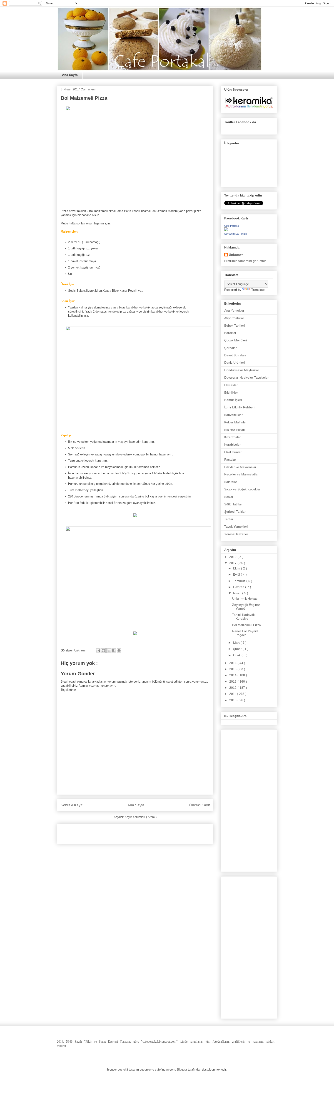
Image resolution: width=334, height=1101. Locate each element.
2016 (233, 663)
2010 (233, 700)
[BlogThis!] (103, 650)
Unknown (236, 254)
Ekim (237, 568)
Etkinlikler (231, 392)
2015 (233, 669)
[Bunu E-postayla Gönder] (98, 650)
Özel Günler (233, 452)
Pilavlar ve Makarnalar (240, 467)
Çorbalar (230, 348)
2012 (233, 687)
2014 (233, 675)
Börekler (230, 333)
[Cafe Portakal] (226, 230)
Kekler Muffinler (235, 422)
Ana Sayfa (70, 75)
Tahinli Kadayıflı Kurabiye (243, 616)
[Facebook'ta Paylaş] (114, 650)
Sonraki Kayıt (71, 805)
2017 (233, 563)
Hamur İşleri (233, 400)
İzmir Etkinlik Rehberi (239, 407)
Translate (258, 289)
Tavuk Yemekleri (236, 526)
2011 (233, 694)
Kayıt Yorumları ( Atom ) (141, 817)
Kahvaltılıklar (233, 415)
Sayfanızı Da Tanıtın (235, 233)
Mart (237, 642)
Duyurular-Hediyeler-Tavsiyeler (246, 377)
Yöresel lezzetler (236, 534)
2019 (233, 557)
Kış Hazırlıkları (234, 430)
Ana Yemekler (234, 310)
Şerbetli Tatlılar (235, 511)
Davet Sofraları (235, 355)
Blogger (182, 1069)
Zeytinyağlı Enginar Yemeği (246, 606)
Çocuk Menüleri (235, 340)
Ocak (237, 655)
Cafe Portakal (231, 225)
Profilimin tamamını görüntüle (245, 261)
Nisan (237, 593)
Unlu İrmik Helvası (245, 598)
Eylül (237, 574)
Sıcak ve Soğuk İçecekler (242, 489)
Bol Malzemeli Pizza (246, 625)
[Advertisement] (114, 832)
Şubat (237, 649)
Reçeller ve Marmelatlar (241, 474)
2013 (233, 681)
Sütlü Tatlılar (233, 504)
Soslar (228, 497)
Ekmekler (231, 385)
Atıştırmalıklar (234, 318)
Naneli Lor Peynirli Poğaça (245, 633)
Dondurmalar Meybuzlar (241, 370)
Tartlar (228, 519)
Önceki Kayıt (199, 805)
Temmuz (239, 581)
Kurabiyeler (232, 444)
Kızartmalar (232, 437)
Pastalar (230, 459)
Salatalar (230, 482)
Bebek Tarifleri (234, 325)
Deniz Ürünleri (234, 362)
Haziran (239, 587)
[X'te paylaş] (108, 650)
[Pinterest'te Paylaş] (119, 650)
